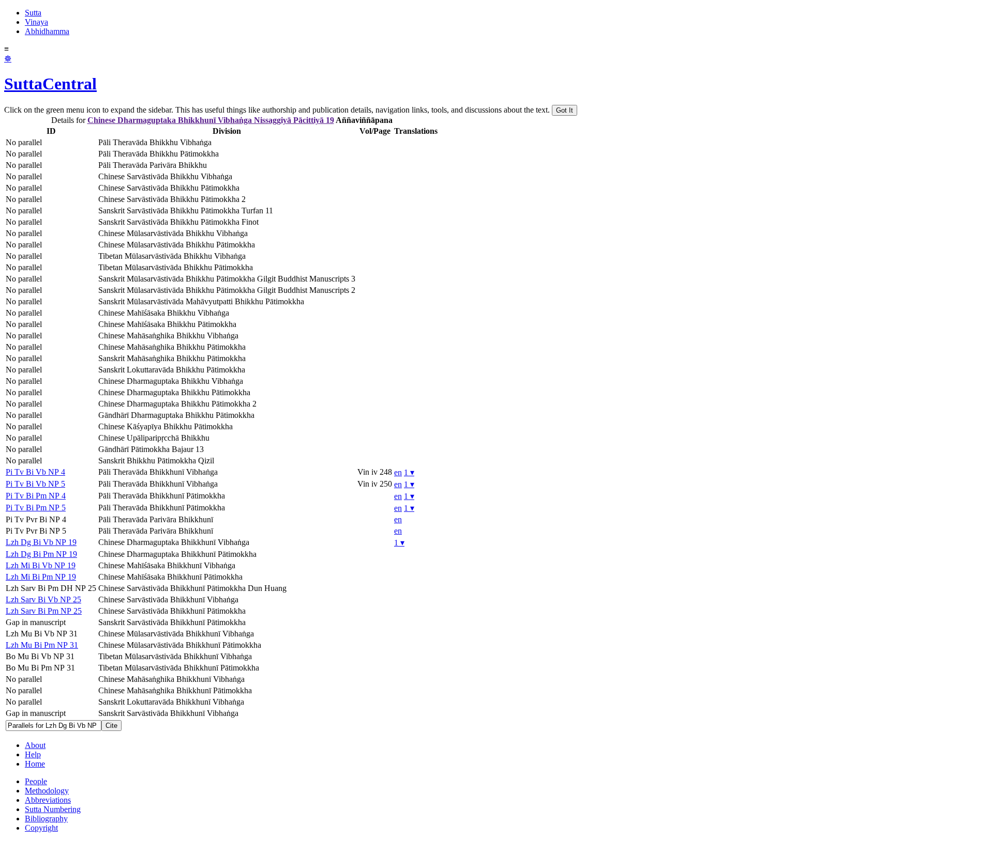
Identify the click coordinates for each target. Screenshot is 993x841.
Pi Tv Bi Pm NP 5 (36, 507)
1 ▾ (409, 472)
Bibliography (46, 818)
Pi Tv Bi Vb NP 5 (35, 483)
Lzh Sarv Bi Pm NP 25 (44, 610)
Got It (564, 110)
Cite (111, 725)
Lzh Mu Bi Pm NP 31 (42, 645)
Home (35, 763)
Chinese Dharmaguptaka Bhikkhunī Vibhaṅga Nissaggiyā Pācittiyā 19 (210, 120)
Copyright (41, 827)
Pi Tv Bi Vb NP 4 (35, 472)
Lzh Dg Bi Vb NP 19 (41, 542)
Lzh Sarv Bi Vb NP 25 (43, 599)
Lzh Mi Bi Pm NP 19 (41, 576)
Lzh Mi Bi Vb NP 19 (41, 565)
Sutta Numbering (53, 809)
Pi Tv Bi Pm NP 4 (36, 495)
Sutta (33, 12)
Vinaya (36, 22)
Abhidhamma (47, 31)
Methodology (47, 790)
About (35, 745)
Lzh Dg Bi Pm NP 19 (41, 554)
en (398, 472)
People (36, 781)
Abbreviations (48, 800)
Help (33, 754)
